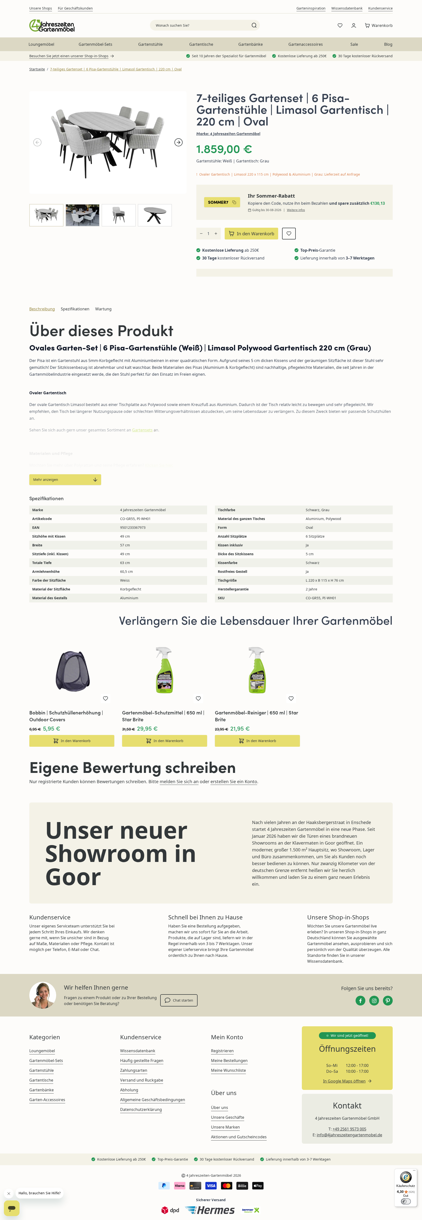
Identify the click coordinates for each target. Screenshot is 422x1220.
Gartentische (201, 44)
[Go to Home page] (51, 25)
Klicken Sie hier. (159, 465)
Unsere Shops (40, 8)
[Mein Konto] (354, 25)
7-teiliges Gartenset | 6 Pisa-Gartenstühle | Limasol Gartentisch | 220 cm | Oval (116, 69)
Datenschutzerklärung (141, 1109)
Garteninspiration (311, 8)
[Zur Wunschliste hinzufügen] (289, 233)
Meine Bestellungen (229, 1060)
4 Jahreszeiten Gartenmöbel (235, 133)
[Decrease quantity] (201, 233)
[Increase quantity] (216, 233)
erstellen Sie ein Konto (234, 781)
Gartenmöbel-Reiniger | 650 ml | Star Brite (256, 716)
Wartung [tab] (103, 309)
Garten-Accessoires (47, 1099)
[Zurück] (37, 142)
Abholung (129, 1090)
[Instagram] (374, 1000)
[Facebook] (360, 1000)
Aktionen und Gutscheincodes (239, 1137)
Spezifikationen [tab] (75, 309)
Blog (388, 44)
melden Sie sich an (179, 781)
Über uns (219, 1107)
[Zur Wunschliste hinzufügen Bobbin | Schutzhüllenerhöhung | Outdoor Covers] (105, 698)
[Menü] (414, 1172)
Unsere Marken (225, 1127)
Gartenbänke (251, 44)
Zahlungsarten (133, 1070)
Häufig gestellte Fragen (141, 1060)
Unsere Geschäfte (227, 1117)
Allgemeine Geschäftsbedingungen (152, 1099)
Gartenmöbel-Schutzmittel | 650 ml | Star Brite (163, 716)
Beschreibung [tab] (42, 309)
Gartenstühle (150, 44)
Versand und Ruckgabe (141, 1080)
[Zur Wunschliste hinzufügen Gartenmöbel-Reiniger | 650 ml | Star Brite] (291, 698)
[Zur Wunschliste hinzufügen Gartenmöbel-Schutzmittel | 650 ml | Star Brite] (198, 698)
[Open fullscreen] (108, 142)
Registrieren (222, 1050)
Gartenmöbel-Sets (95, 44)
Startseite (37, 69)
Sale (354, 44)
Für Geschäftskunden (75, 8)
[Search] (254, 25)
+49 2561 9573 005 (349, 1129)
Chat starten (183, 1000)
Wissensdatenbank (346, 8)
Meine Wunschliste (228, 1070)
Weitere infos (296, 210)
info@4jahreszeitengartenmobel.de (349, 1135)
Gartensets (142, 430)
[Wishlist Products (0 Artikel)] (340, 25)
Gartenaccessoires (305, 44)
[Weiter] (178, 142)
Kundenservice (380, 8)
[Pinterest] (388, 1000)
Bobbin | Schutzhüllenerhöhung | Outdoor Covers (66, 716)
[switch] (406, 1201)
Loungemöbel (41, 44)
